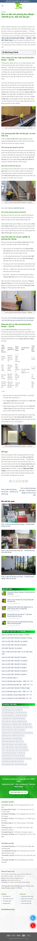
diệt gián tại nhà (22, 721)
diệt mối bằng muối (18, 727)
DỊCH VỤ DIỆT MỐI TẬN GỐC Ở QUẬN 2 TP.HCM (17, 638)
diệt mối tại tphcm (7, 738)
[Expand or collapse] (33, 52)
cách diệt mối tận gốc (7, 715)
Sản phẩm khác (6, 903)
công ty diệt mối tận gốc (18, 718)
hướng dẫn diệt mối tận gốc (9, 753)
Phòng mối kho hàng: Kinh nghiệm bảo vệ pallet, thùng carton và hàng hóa (20, 608)
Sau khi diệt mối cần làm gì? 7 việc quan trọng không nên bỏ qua (19, 615)
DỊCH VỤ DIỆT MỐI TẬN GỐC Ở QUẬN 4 (14, 645)
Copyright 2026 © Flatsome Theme (18, 938)
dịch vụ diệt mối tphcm (21, 747)
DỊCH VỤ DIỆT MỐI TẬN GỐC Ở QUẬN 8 (14, 664)
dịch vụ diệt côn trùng (20, 744)
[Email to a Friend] (20, 481)
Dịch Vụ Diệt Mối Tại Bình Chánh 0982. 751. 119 (17, 695)
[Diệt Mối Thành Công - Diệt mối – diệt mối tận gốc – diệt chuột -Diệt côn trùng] (18, 6)
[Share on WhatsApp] (10, 481)
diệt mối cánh (28, 727)
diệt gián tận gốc (6, 724)
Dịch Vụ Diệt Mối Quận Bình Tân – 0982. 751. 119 (17, 685)
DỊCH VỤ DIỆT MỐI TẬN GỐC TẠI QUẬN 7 (15, 661)
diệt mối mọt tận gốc (19, 730)
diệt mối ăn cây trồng (7, 744)
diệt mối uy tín (19, 741)
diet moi (14, 721)
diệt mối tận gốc (17, 738)
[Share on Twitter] (16, 481)
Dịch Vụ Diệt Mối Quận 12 (10, 678)
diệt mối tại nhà (6, 735)
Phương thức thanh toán (27, 896)
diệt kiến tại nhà (17, 724)
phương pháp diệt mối (8, 758)
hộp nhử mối (21, 753)
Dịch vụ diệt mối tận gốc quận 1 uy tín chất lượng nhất (17, 653)
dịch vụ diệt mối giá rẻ (8, 747)
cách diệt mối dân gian (8, 712)
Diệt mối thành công (18, 732)
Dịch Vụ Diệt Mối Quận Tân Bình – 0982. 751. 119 (17, 681)
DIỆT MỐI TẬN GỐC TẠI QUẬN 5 (12, 648)
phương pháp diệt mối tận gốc (23, 758)
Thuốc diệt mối (6, 896)
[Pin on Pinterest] (23, 481)
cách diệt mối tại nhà (21, 712)
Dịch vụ (3, 12)
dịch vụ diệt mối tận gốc (22, 750)
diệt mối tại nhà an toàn (18, 735)
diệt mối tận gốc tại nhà (8, 741)
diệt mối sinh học (6, 732)
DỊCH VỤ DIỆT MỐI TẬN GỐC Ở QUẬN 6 (14, 657)
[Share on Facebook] (13, 481)
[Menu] (2, 6)
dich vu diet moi (6, 721)
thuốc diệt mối (6, 761)
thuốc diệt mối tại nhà (7, 764)
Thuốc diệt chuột (7, 901)
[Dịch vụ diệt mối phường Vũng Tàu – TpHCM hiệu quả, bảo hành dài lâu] (18, 539)
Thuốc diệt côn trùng (8, 898)
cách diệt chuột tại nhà (22, 707)
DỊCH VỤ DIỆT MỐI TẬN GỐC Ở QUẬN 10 (14, 671)
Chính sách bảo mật (26, 903)
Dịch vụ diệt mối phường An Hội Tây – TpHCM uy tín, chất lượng (9, 492)
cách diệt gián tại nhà (7, 710)
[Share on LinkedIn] (26, 481)
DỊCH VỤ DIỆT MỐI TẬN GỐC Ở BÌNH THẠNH (16, 688)
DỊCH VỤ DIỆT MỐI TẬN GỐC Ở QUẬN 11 (14, 674)
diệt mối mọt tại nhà (7, 730)
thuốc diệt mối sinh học (17, 761)
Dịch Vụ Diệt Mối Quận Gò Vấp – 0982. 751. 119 (17, 691)
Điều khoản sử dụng (26, 901)
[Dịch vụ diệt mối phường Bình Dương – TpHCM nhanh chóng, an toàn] (18, 513)
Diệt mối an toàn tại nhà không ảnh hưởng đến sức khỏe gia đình (20, 622)
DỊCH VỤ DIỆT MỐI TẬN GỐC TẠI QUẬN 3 (15, 641)
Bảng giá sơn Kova (12, 825)
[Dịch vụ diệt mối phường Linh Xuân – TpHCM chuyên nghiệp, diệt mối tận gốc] (18, 565)
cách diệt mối (18, 710)
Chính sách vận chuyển (27, 898)
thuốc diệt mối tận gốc (20, 764)
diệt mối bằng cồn (7, 727)
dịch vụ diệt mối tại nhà (8, 750)
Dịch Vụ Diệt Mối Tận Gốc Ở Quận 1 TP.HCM (15, 635)
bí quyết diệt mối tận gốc (8, 707)
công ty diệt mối (6, 718)
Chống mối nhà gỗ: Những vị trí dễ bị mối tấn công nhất (21, 593)
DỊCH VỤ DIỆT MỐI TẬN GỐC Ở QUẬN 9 (14, 668)
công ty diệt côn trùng (20, 715)
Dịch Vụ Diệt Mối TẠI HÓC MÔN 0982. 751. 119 (16, 698)
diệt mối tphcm (29, 732)
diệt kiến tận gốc (26, 724)
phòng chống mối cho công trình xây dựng (13, 755)
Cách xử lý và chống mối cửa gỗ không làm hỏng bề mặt (20, 600)
